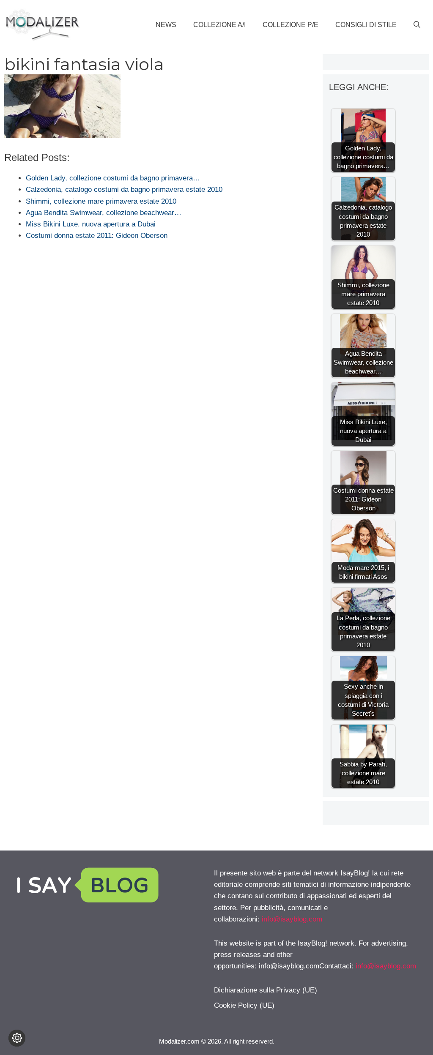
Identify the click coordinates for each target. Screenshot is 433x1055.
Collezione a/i (219, 24)
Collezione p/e (290, 24)
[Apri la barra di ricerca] (417, 24)
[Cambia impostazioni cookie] (16, 1038)
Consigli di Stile (366, 24)
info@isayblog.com (292, 919)
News (166, 24)
